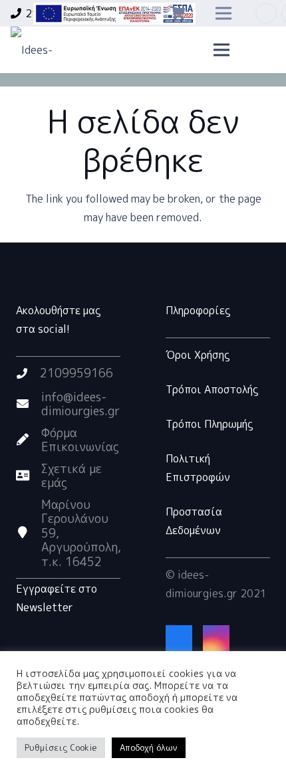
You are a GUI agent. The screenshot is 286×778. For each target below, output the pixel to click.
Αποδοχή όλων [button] (149, 747)
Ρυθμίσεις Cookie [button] (61, 747)
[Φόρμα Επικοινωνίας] (28, 440)
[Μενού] (222, 49)
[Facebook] (266, 13)
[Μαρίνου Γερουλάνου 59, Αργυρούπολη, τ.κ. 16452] (28, 533)
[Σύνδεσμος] (114, 14)
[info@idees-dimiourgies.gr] (28, 404)
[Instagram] (216, 638)
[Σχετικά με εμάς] (28, 475)
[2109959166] (28, 373)
